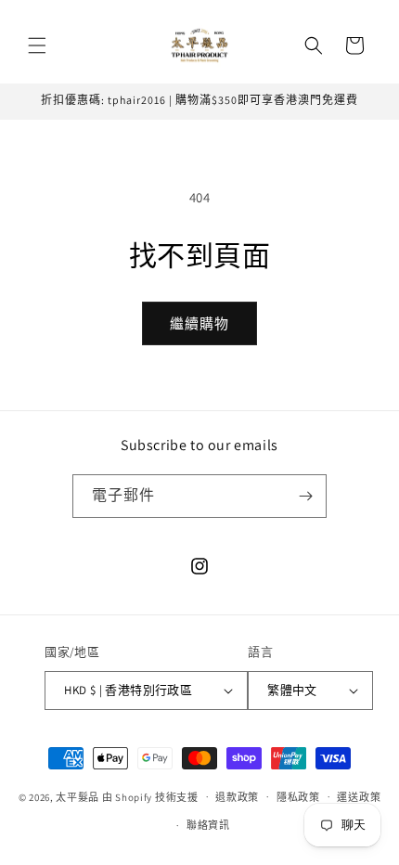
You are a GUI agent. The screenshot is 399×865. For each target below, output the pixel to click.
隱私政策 (298, 797)
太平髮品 (77, 796)
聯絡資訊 (208, 825)
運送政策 (358, 797)
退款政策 (237, 797)
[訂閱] (305, 496)
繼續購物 (199, 323)
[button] (37, 45)
